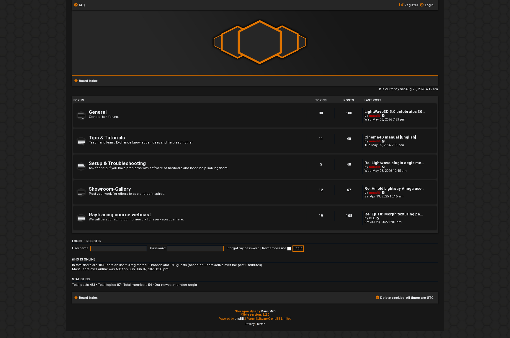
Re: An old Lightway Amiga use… (394, 188)
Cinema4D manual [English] (390, 137)
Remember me (274, 248)
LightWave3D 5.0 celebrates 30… (394, 111)
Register (94, 241)
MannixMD (268, 311)
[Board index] (259, 42)
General (98, 112)
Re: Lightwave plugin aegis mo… (394, 163)
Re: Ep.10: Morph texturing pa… (393, 214)
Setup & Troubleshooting (117, 163)
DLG (372, 218)
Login (77, 241)
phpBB (239, 318)
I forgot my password (243, 248)
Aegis (192, 285)
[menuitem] (79, 5)
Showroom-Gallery (110, 189)
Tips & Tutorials (107, 138)
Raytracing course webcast (120, 214)
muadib (375, 116)
